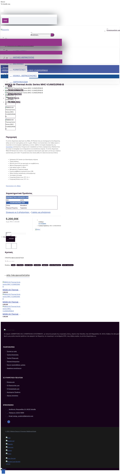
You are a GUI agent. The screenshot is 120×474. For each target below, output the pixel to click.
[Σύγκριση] (14, 246)
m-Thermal (20, 265)
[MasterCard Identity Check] (15, 463)
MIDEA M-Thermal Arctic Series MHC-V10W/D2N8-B (12, 290)
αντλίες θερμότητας (55, 265)
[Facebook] (8, 421)
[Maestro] (9, 444)
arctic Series (28, 265)
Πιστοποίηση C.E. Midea (13, 186)
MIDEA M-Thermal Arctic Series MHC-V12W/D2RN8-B (12, 314)
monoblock (37, 265)
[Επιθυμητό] (8, 246)
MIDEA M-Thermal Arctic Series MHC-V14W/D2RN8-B (25, 70)
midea (13, 265)
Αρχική (5, 67)
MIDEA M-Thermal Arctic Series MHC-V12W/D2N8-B (12, 302)
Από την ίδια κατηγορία (18, 275)
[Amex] (8, 454)
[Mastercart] (10, 441)
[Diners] (9, 450)
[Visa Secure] (11, 458)
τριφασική (45, 265)
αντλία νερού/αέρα (68, 265)
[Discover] (9, 447)
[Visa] (8, 438)
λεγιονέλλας (9, 147)
